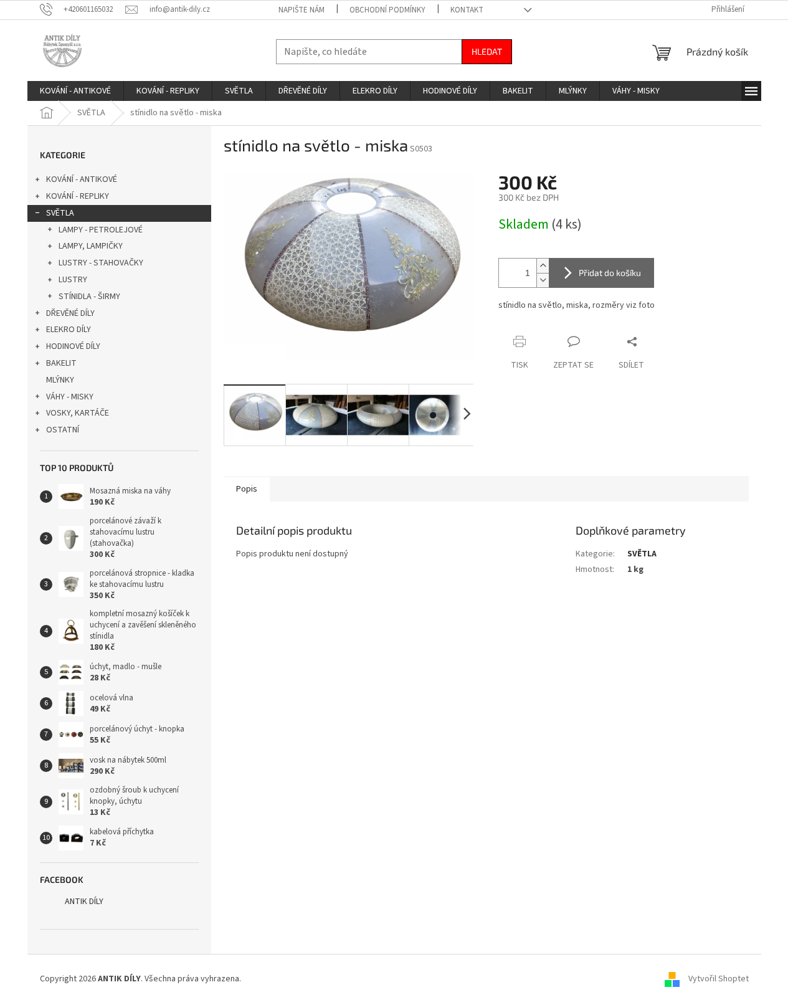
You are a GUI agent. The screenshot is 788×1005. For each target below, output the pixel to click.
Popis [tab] (246, 489)
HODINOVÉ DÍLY (73, 346)
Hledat (487, 51)
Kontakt (466, 10)
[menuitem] (75, 91)
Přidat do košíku (610, 272)
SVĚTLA (60, 213)
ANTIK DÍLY (84, 901)
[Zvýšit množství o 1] (542, 266)
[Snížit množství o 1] (542, 280)
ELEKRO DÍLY (68, 329)
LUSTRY (73, 280)
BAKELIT (61, 363)
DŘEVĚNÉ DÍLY (70, 313)
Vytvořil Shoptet (718, 979)
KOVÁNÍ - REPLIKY (77, 196)
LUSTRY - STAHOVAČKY (101, 263)
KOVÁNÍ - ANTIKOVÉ (81, 179)
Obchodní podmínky (387, 10)
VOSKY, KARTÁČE (77, 413)
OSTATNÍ (62, 430)
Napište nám (301, 10)
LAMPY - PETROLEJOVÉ (101, 230)
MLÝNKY (60, 380)
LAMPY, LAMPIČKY (91, 246)
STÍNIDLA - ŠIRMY (89, 296)
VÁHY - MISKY (69, 397)
